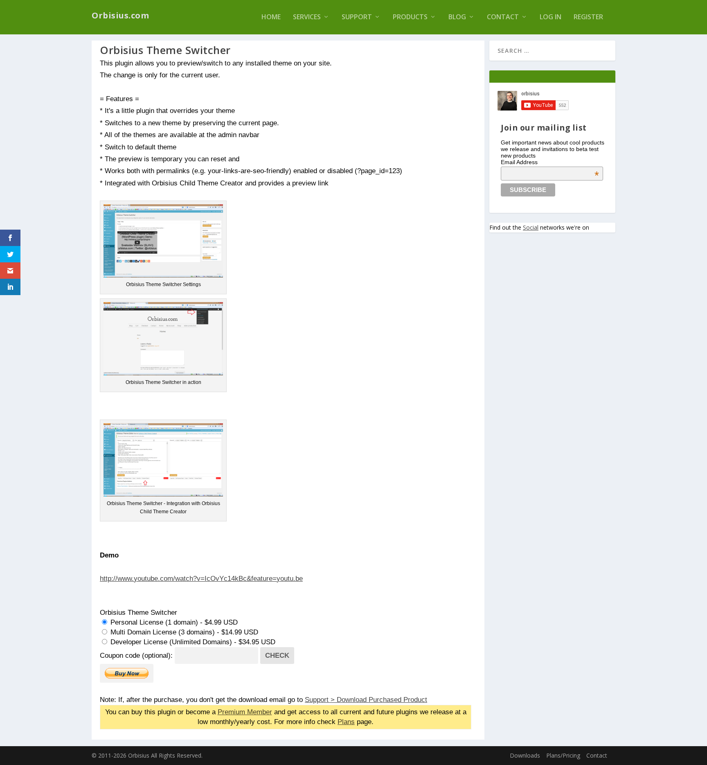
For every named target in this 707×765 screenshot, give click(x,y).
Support (357, 17)
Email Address (550, 162)
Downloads (525, 755)
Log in (550, 17)
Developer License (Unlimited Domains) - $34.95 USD (191, 642)
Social (530, 227)
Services (307, 17)
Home (271, 17)
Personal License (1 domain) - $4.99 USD (173, 622)
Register (588, 17)
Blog (457, 17)
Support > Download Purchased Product (366, 699)
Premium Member (245, 712)
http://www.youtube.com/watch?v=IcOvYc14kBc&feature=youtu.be (201, 578)
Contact (503, 17)
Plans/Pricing (563, 755)
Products (410, 17)
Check (277, 655)
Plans (346, 722)
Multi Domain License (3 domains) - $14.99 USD (183, 632)
